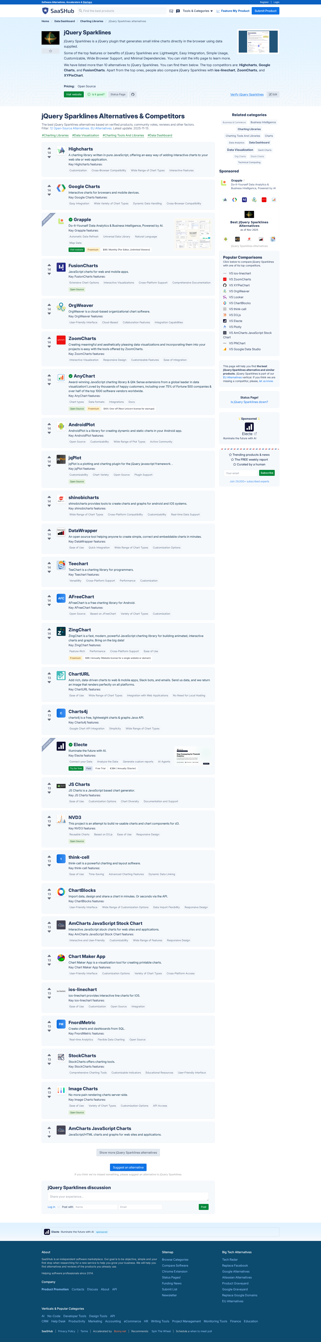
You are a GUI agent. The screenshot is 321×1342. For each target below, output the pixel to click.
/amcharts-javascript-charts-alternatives (73, 1124)
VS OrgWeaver (238, 291)
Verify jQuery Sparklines (247, 94)
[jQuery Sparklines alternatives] (50, 38)
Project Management (186, 1321)
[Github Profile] (133, 94)
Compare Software (175, 1265)
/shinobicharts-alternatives (63, 493)
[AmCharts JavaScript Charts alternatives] (61, 1130)
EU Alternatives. (102, 128)
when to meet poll (201, 1331)
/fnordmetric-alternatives (62, 1018)
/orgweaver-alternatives (61, 301)
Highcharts (248, 65)
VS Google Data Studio (244, 349)
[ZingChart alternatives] (61, 631)
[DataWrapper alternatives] (61, 532)
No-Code (53, 1316)
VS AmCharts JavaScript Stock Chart (247, 335)
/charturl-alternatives (59, 669)
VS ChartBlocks (239, 303)
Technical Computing (249, 162)
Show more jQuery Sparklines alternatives (128, 1152)
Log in (52, 1206)
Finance (235, 1321)
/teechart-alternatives (59, 559)
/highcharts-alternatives (61, 144)
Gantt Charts (264, 150)
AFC (61, 598)
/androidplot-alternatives (62, 420)
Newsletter (169, 1295)
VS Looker (236, 297)
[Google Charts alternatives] (61, 188)
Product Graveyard (235, 1283)
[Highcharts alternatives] (61, 150)
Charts (269, 135)
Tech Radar (230, 1259)
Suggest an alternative (128, 1167)
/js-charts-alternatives (60, 780)
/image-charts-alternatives (63, 1084)
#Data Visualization (85, 135)
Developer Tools (74, 1316)
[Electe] (61, 746)
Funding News (171, 1283)
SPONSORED (47, 218)
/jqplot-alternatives (58, 453)
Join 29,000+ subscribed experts (249, 481)
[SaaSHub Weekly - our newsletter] (171, 10)
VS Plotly (234, 327)
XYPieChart (73, 75)
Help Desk (58, 1321)
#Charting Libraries (55, 135)
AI (43, 1316)
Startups (87, 2)
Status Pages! (171, 1277)
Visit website (74, 94)
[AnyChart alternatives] (61, 377)
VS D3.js (234, 315)
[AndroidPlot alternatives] (61, 426)
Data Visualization (240, 150)
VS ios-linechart (239, 273)
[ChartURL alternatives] (61, 675)
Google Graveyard (235, 1289)
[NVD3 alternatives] (61, 819)
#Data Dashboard (160, 135)
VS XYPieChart (239, 285)
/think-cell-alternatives (60, 853)
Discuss (92, 1289)
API (114, 1289)
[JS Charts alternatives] (61, 785)
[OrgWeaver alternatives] (61, 306)
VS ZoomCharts (239, 279)
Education (251, 1321)
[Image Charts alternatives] (61, 1090)
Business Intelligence (263, 122)
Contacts (78, 1289)
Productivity (77, 1321)
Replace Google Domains (239, 1295)
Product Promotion (55, 1289)
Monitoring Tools (215, 1321)
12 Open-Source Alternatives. (70, 128)
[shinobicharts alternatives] (61, 499)
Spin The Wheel (161, 1331)
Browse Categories (175, 1259)
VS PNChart (236, 343)
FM (61, 1024)
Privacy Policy (66, 1331)
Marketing (95, 1321)
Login (276, 2)
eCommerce (132, 1321)
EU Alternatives (232, 377)
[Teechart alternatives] (61, 565)
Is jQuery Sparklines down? (249, 402)
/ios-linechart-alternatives (62, 985)
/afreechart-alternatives (61, 592)
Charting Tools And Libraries (243, 135)
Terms (84, 1331)
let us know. (266, 381)
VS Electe (235, 321)
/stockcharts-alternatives (62, 1051)
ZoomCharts (247, 70)
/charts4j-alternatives (59, 707)
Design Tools (98, 1316)
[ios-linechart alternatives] (61, 991)
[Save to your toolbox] (50, 51)
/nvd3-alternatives (57, 813)
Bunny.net (120, 1331)
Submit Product (265, 11)
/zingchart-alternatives (60, 625)
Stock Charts (257, 156)
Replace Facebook (235, 1265)
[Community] (178, 10)
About (105, 1289)
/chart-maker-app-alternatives (66, 952)
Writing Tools (160, 1321)
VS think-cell (237, 309)
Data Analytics (236, 142)
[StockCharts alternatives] (61, 1057)
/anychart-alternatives (60, 371)
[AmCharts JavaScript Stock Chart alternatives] (61, 924)
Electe (247, 434)
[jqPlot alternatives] (61, 459)
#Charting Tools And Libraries (123, 135)
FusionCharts (94, 70)
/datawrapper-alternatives (63, 526)
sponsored (101, 1232)
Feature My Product (235, 11)
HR (146, 1321)
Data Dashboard (259, 142)
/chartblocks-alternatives (62, 886)
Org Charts (240, 156)
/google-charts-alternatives (64, 182)
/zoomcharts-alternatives (62, 334)
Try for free (76, 768)
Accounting (113, 1321)
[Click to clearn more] (160, 1231)
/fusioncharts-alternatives (62, 261)
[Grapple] (61, 221)
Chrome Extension (174, 1271)
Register (264, 2)
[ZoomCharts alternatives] (61, 340)
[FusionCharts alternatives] (61, 267)
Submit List (169, 1289)
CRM (45, 1321)
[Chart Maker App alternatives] (61, 958)
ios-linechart (225, 70)
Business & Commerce (234, 122)
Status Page (118, 94)
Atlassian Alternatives (237, 1277)
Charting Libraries (249, 129)
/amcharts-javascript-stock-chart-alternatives (76, 919)
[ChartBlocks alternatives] (61, 891)
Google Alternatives (235, 1271)
